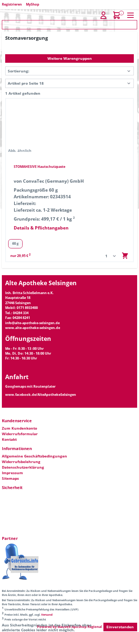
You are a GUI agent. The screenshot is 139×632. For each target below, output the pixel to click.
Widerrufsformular (20, 433)
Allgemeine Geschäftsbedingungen (34, 456)
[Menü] (131, 15)
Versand (47, 614)
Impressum (12, 472)
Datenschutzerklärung (23, 467)
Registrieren (12, 4)
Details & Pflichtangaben (41, 228)
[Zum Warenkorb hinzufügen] (125, 255)
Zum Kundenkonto (19, 428)
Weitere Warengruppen (69, 58)
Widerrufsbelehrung (21, 461)
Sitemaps (10, 478)
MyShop (32, 4)
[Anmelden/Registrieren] (103, 15)
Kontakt (9, 439)
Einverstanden (120, 626)
